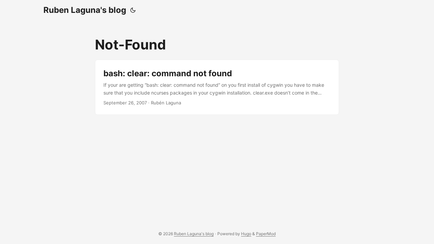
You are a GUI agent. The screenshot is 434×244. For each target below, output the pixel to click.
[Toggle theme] (133, 10)
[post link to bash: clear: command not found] (217, 87)
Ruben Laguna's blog (84, 10)
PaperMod (266, 233)
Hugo (246, 233)
